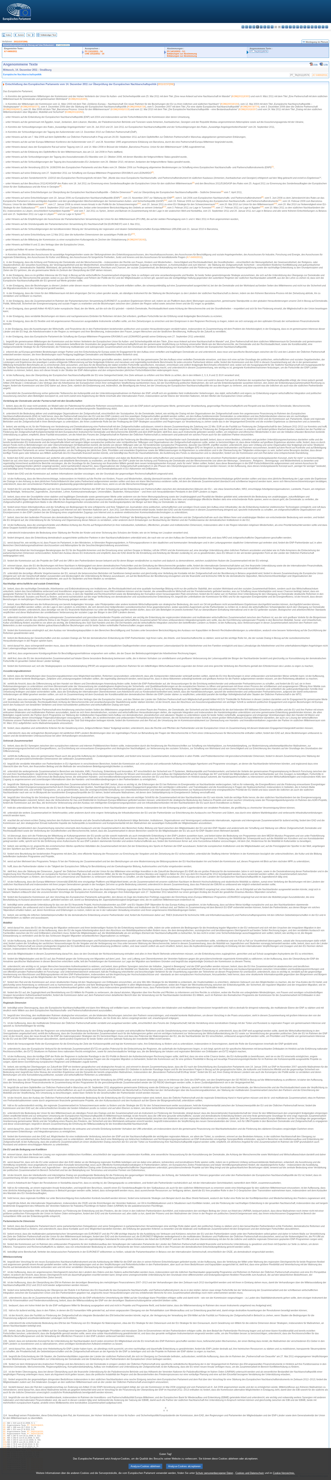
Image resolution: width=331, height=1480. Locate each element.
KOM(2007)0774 (250, 106)
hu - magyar (293, 26)
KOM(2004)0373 (30, 106)
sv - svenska (326, 26)
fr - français (272, 26)
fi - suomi (323, 26)
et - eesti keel (261, 26)
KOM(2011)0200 (78, 99)
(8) (4, 1438)
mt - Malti (297, 26)
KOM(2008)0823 (12, 109)
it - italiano (283, 26)
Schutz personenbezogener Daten (214, 1473)
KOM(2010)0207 (248, 109)
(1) (4, 1423)
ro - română (312, 26)
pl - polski (304, 26)
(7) (4, 1436)
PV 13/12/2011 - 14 (93, 51)
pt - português (308, 26)
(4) (4, 1429)
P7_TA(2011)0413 (35, 1425)
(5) (4, 1431)
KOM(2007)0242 (136, 239)
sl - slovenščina (319, 26)
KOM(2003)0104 (229, 104)
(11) (4, 1444)
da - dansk (253, 26)
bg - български (243, 26)
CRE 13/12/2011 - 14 (94, 53)
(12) (5, 1446)
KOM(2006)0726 (136, 106)
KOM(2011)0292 (74, 112)
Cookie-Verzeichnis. (284, 1473)
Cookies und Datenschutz (249, 1473)
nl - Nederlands (301, 26)
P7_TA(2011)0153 (35, 1431)
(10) (5, 1442)
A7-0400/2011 (10, 51)
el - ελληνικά (264, 26)
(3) (4, 1427)
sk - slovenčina (315, 26)
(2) (4, 1425)
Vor (29, 35)
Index (8, 35)
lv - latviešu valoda (286, 26)
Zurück (21, 35)
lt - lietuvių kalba (290, 26)
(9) (4, 1440)
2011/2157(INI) (21, 41)
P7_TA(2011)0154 (35, 1433)
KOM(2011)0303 (240, 96)
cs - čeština (250, 26)
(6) (4, 1433)
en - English (268, 26)
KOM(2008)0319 (120, 109)
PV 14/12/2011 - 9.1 (176, 51)
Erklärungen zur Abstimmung (182, 53)
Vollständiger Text (48, 35)
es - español (246, 26)
